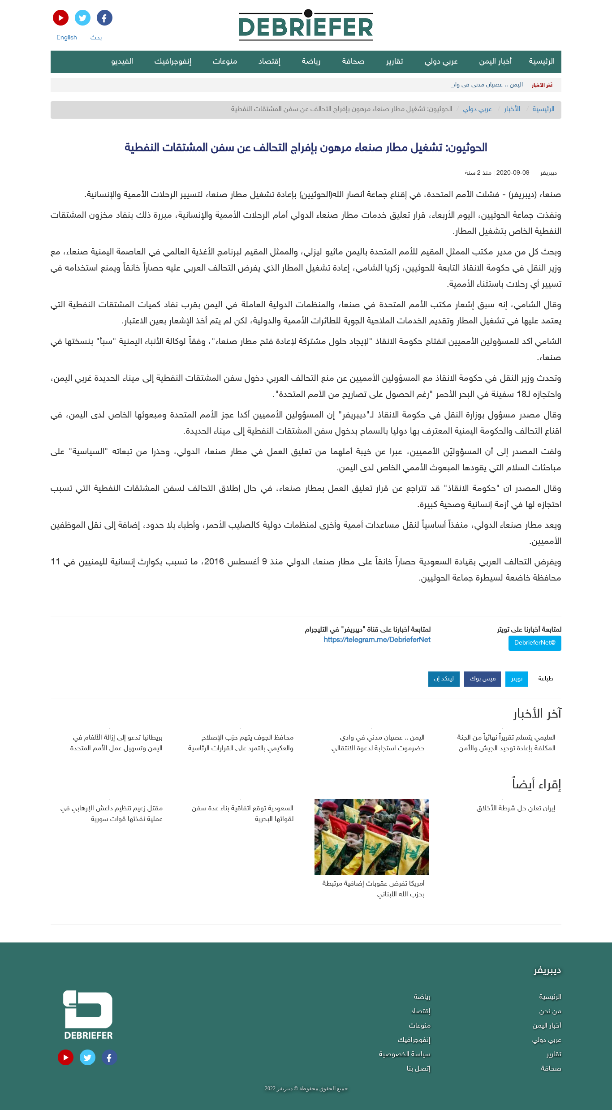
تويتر (516, 679)
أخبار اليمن (495, 62)
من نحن (550, 1011)
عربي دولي (441, 62)
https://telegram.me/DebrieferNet (377, 640)
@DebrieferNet (535, 643)
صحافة (353, 62)
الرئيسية (542, 62)
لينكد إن (444, 679)
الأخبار (512, 109)
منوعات (225, 62)
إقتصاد (269, 62)
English (66, 38)
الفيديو (122, 62)
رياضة (311, 62)
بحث (96, 38)
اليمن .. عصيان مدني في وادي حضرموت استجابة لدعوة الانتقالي (443, 85)
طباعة (546, 679)
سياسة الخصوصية (405, 1054)
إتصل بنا (419, 1069)
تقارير (394, 62)
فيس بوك (483, 679)
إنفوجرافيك (173, 62)
